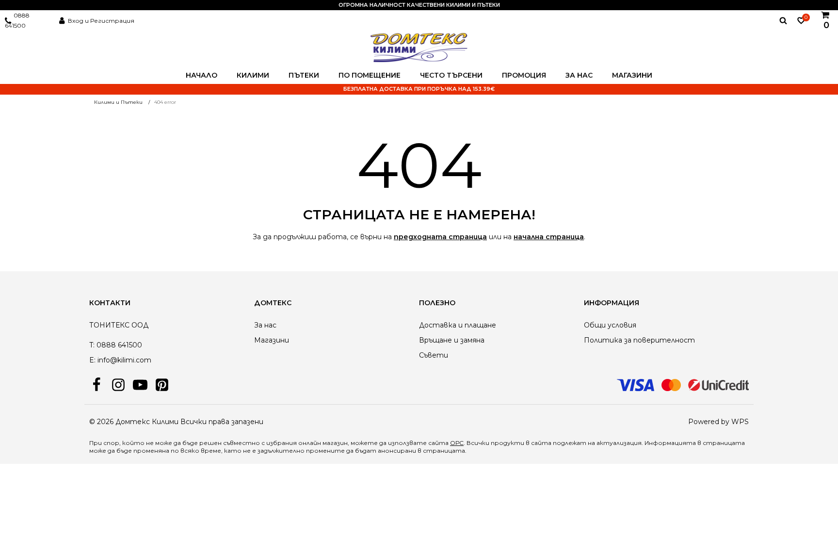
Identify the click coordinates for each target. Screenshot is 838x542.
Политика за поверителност (639, 340)
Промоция (524, 75)
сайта (541, 442)
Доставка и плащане (457, 325)
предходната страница (440, 236)
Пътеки (304, 75)
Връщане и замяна (451, 340)
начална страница (549, 236)
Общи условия (610, 325)
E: (92, 360)
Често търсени (451, 75)
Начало (201, 75)
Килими (253, 75)
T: (92, 345)
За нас (579, 75)
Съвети (433, 355)
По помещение (369, 75)
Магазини (632, 75)
